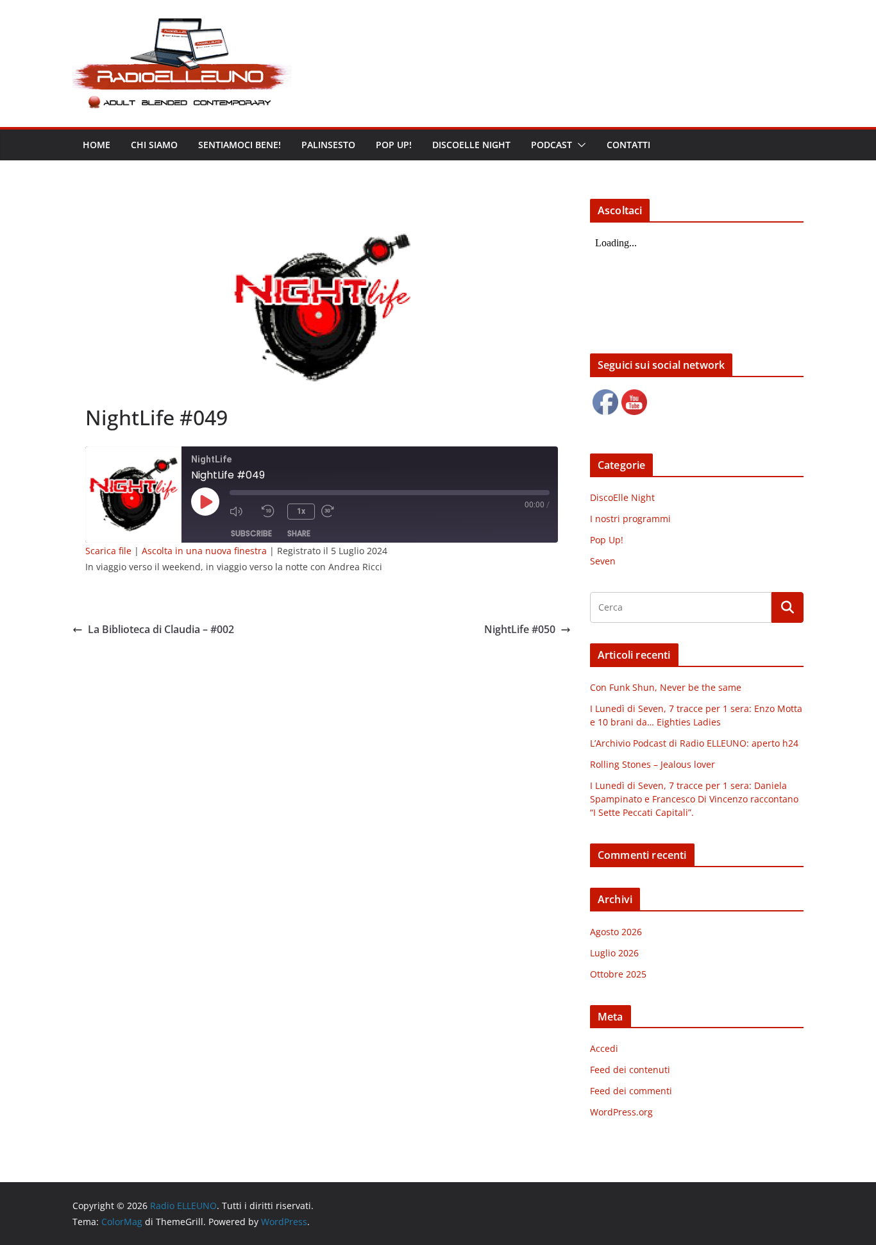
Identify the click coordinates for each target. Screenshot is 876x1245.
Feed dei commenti (631, 1091)
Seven (603, 561)
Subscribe (251, 533)
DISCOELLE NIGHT (471, 145)
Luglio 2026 (614, 953)
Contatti (628, 145)
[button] (579, 145)
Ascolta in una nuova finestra (204, 551)
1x (301, 511)
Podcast (551, 145)
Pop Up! (606, 540)
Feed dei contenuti (630, 1069)
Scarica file (108, 551)
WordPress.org (621, 1112)
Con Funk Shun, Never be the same (665, 687)
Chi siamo (154, 145)
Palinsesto (328, 145)
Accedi (604, 1048)
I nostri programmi (630, 518)
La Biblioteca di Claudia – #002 (161, 629)
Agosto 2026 (616, 932)
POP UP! (394, 145)
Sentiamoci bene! (239, 145)
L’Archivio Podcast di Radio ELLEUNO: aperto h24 (694, 743)
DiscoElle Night (622, 497)
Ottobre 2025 (618, 974)
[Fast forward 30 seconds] (334, 511)
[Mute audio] (242, 511)
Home (96, 145)
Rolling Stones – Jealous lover (652, 764)
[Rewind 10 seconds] (271, 511)
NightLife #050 (519, 629)
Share (298, 533)
